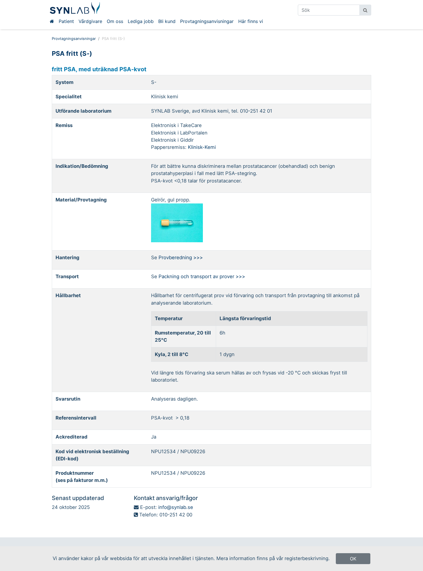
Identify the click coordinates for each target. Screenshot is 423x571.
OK (353, 559)
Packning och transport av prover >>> (202, 276)
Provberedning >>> (181, 257)
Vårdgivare (90, 21)
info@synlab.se (175, 507)
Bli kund (167, 21)
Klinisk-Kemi (202, 147)
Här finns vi (250, 21)
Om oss (115, 21)
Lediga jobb (141, 21)
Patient (66, 21)
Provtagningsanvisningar (207, 21)
